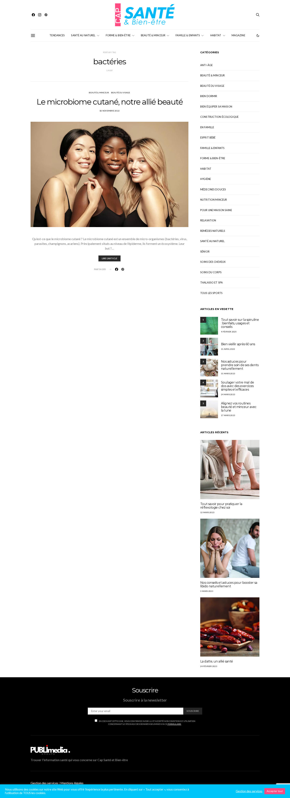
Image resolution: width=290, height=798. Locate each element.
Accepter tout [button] (275, 791)
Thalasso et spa (211, 282)
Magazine (238, 35)
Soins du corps (211, 272)
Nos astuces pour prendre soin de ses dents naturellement (239, 365)
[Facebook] (33, 14)
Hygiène (205, 179)
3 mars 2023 (206, 591)
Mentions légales (71, 783)
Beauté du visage (120, 92)
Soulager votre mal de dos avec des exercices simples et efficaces (237, 386)
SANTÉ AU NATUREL (83, 35)
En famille (207, 127)
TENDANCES (57, 35)
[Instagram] (39, 14)
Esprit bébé (207, 137)
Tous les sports (211, 293)
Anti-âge (206, 65)
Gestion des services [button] (44, 783)
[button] (257, 35)
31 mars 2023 (228, 373)
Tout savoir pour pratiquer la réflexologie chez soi (221, 505)
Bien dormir (208, 96)
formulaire (174, 724)
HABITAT (215, 35)
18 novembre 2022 (109, 110)
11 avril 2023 (228, 349)
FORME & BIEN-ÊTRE (118, 35)
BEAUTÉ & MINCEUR (153, 35)
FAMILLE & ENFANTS (188, 35)
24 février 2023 (208, 666)
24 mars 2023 (228, 394)
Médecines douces (213, 189)
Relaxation (208, 220)
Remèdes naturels (212, 230)
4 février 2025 (229, 331)
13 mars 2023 (207, 512)
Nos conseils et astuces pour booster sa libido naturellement (228, 584)
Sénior (205, 251)
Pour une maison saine (216, 210)
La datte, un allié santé (216, 661)
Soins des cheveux (212, 261)
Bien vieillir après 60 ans (238, 344)
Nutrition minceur (213, 199)
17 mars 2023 (228, 415)
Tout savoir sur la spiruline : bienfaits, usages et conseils (240, 323)
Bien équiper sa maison (216, 106)
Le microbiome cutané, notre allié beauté (109, 102)
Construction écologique (219, 116)
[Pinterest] (46, 14)
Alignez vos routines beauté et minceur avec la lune (238, 406)
